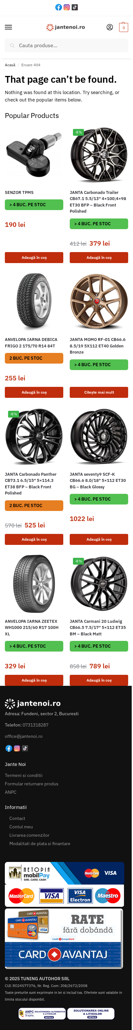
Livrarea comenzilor (29, 835)
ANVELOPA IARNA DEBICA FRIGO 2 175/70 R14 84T (31, 343)
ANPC (10, 792)
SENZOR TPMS (19, 192)
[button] (123, 27)
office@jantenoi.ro (24, 736)
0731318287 (35, 725)
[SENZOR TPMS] (34, 155)
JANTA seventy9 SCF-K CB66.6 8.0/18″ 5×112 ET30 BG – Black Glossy (98, 481)
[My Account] (110, 27)
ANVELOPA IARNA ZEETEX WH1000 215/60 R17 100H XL (31, 628)
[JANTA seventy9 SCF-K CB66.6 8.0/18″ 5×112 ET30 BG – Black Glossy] (99, 437)
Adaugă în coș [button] (34, 257)
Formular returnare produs (31, 784)
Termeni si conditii (24, 775)
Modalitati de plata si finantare (39, 843)
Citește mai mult (99, 392)
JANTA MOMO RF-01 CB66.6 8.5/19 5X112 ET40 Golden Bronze (98, 346)
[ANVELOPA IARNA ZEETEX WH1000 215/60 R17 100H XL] (34, 584)
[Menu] (14, 27)
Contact (17, 818)
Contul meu (21, 827)
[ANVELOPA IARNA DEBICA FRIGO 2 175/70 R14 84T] (34, 302)
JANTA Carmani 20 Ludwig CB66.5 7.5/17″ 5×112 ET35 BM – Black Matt (98, 628)
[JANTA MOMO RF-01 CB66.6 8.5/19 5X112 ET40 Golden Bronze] (99, 302)
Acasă (10, 64)
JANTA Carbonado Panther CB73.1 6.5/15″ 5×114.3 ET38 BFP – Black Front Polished (30, 484)
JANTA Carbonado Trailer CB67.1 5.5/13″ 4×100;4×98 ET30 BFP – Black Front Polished (98, 202)
